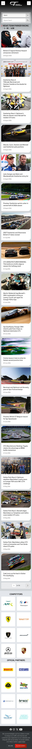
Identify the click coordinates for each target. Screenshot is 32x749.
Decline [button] (10, 746)
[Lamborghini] (8, 635)
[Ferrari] (8, 619)
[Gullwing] (8, 717)
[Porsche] (24, 651)
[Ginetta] (24, 619)
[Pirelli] (8, 670)
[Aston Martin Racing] (8, 604)
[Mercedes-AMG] (8, 651)
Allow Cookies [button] (20, 746)
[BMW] (24, 604)
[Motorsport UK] (8, 701)
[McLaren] (24, 635)
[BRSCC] (24, 701)
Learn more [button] (21, 742)
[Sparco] (24, 670)
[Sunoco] (24, 685)
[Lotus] (8, 685)
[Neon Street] (24, 717)
